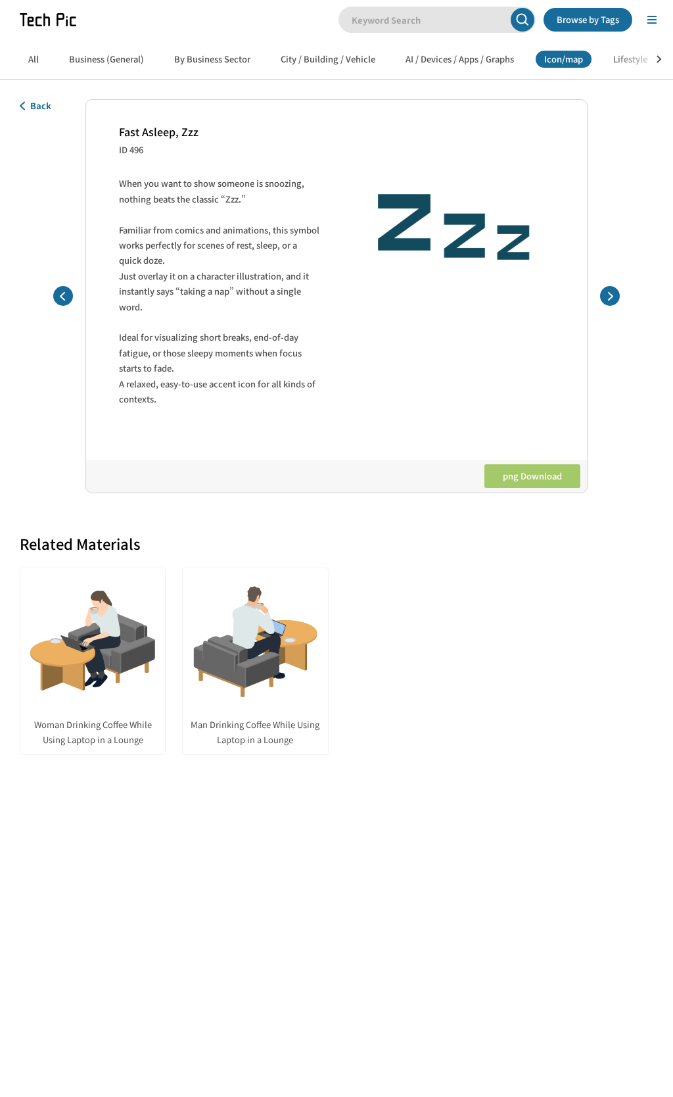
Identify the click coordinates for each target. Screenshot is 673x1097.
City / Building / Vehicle (328, 59)
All (33, 59)
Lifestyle (630, 59)
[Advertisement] (336, 886)
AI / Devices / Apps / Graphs (460, 59)
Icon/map (563, 59)
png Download (532, 476)
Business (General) (106, 59)
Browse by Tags (588, 19)
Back (40, 105)
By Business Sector (212, 59)
